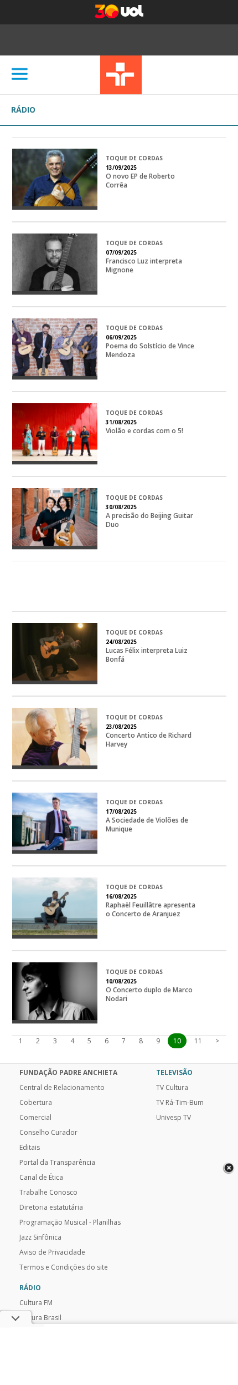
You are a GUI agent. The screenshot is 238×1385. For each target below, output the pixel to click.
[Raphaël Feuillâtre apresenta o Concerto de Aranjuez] (55, 907)
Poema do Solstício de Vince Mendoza (150, 350)
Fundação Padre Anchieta (68, 1072)
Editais (29, 1147)
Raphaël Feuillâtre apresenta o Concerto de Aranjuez (150, 910)
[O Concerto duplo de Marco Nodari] (55, 992)
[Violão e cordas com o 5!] (55, 433)
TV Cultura (121, 74)
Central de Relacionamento (62, 1087)
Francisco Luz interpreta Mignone (144, 266)
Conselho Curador (48, 1132)
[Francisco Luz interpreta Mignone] (55, 264)
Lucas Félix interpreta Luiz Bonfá (147, 655)
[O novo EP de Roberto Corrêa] (55, 179)
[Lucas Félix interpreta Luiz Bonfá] (55, 653)
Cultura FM (36, 1303)
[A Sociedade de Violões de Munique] (55, 823)
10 (177, 1041)
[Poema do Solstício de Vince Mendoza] (55, 348)
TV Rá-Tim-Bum (180, 1102)
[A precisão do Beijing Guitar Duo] (55, 518)
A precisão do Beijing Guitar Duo (149, 520)
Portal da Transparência (57, 1162)
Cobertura (35, 1102)
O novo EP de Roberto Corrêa (140, 181)
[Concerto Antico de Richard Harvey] (55, 738)
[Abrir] (20, 75)
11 (198, 1041)
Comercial (35, 1117)
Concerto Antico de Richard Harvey (149, 740)
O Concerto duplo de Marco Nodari (149, 994)
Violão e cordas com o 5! (144, 431)
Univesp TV (173, 1117)
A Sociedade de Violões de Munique (147, 825)
